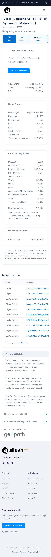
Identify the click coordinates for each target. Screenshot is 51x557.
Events (5, 488)
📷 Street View (38, 39)
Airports (5, 483)
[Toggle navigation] (44, 10)
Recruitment (33, 493)
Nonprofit (32, 498)
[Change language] (47, 3)
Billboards (6, 479)
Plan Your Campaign (29, 2)
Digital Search (8, 498)
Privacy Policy (34, 552)
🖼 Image (22, 39)
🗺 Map (9, 39)
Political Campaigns (36, 479)
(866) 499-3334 (11, 2)
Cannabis (32, 488)
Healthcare (32, 483)
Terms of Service (18, 552)
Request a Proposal (13, 525)
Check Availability (19, 70)
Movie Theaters (9, 493)
